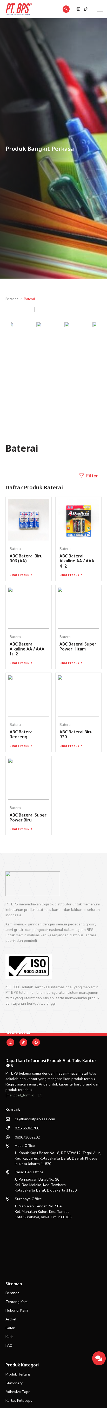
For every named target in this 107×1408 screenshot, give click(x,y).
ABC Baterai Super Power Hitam (77, 646)
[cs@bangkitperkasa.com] (10, 1119)
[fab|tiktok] (23, 1042)
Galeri (10, 1328)
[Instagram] (78, 9)
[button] (66, 9)
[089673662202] (10, 1137)
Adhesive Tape (17, 1391)
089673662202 (27, 1137)
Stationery (14, 1383)
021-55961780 (27, 1128)
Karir (9, 1336)
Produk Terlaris (18, 1374)
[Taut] (99, 1356)
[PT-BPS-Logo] (18, 9)
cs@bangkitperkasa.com (35, 1119)
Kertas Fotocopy (18, 1400)
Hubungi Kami (16, 1310)
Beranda (12, 1293)
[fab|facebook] (36, 1042)
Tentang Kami (16, 1301)
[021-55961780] (10, 1128)
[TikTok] (85, 9)
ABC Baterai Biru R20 (75, 734)
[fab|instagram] (10, 1042)
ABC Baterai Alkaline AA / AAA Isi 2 (27, 649)
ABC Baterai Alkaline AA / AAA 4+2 (76, 561)
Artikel (10, 1319)
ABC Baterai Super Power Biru (28, 817)
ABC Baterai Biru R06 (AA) (26, 558)
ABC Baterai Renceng (22, 734)
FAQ (8, 1345)
